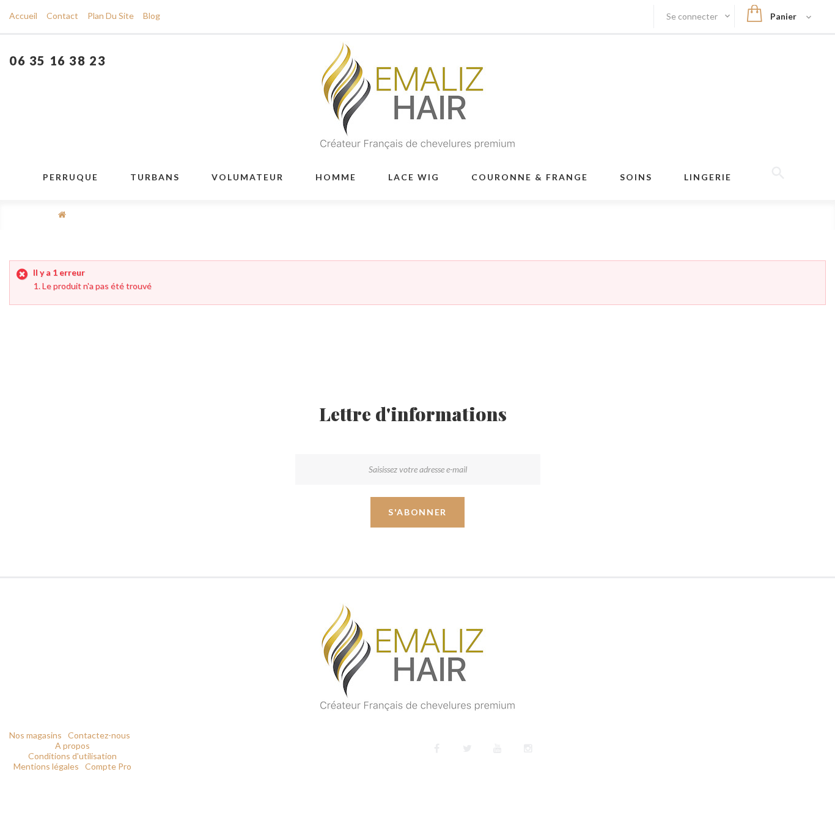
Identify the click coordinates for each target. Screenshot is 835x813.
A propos (72, 745)
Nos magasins (35, 735)
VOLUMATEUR (248, 177)
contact (62, 15)
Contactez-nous (99, 735)
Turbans (155, 177)
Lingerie (708, 177)
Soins (636, 177)
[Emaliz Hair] (417, 95)
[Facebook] (437, 746)
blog (151, 15)
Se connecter (692, 16)
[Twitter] (467, 746)
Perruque (70, 177)
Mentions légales (46, 766)
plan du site (110, 15)
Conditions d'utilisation (72, 756)
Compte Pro (108, 766)
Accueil (23, 15)
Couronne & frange (529, 177)
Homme (335, 177)
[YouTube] (497, 746)
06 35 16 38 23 (57, 60)
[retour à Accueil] (62, 214)
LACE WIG (414, 177)
